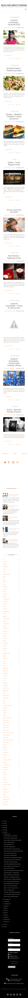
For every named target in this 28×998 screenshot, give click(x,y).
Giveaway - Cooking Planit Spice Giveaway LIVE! (13, 495)
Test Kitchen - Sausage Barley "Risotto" (11, 877)
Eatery (15, 159)
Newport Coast (6, 698)
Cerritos (4, 591)
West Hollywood (6, 799)
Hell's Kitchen (5, 643)
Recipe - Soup (5, 737)
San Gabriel (5, 754)
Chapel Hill (5, 594)
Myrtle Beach (5, 690)
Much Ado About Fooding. (19, 989)
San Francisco (5, 752)
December (6, 834)
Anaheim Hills (5, 566)
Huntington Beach (6, 653)
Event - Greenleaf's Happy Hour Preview (12, 894)
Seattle (4, 772)
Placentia (5, 710)
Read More (9, 55)
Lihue (4, 680)
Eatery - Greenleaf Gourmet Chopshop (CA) (12, 859)
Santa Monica (5, 767)
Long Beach (5, 683)
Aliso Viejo (5, 561)
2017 (4, 821)
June (5, 910)
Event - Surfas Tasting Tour (9, 868)
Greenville (5, 638)
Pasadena (5, 707)
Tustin (4, 787)
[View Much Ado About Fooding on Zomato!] (14, 979)
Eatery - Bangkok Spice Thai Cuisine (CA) (12, 866)
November (6, 899)
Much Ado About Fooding (10, 27)
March (5, 917)
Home (14, 453)
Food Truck (5, 621)
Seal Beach (5, 769)
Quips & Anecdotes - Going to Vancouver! (14, 305)
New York (5, 693)
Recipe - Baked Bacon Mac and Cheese (11, 883)
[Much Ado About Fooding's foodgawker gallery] (14, 983)
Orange (4, 702)
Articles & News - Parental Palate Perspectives (13, 857)
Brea (4, 579)
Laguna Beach (6, 668)
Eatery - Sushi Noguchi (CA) (14, 163)
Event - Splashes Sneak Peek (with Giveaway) (13, 540)
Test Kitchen (5, 782)
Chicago (4, 596)
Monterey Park (6, 688)
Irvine (4, 660)
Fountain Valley (6, 623)
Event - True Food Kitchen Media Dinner (11, 881)
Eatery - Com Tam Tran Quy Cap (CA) (11, 887)
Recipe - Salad (6, 730)
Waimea (4, 794)
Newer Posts (5, 453)
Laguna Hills (5, 670)
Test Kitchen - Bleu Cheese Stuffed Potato (12, 892)
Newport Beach (6, 695)
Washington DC (6, 797)
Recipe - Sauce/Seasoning (8, 732)
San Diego (5, 749)
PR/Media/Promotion (13, 956)
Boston (4, 576)
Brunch (4, 584)
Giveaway (5, 633)
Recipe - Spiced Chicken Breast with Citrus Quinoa (13, 870)
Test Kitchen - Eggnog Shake (14, 257)
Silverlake (5, 774)
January (5, 921)
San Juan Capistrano (7, 759)
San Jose (4, 757)
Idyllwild (4, 655)
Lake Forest (5, 675)
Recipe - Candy (6, 720)
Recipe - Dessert (6, 722)
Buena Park (5, 586)
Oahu (4, 700)
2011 (4, 924)
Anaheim (4, 564)
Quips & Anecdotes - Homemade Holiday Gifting (14, 362)
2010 (4, 926)
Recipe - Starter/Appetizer (8, 740)
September (6, 903)
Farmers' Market (6, 618)
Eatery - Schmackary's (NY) (9, 890)
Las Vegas (5, 678)
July (5, 908)
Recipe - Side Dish (6, 735)
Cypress (4, 606)
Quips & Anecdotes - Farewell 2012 (14, 22)
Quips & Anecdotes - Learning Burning (11, 872)
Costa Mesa (15, 406)
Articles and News (15, 65)
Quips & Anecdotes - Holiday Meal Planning (12, 879)
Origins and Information (7, 705)
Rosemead (5, 747)
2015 (4, 825)
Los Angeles (5, 685)
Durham (4, 613)
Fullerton (4, 626)
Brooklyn (4, 581)
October (6, 901)
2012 (4, 832)
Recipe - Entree (15, 111)
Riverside (5, 745)
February (6, 919)
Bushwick (5, 589)
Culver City (5, 603)
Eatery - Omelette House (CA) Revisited (11, 874)
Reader (10, 954)
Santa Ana (5, 762)
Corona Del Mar (6, 599)
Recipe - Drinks (15, 252)
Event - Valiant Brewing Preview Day (12, 506)
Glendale (5, 636)
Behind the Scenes (6, 574)
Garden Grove (6, 628)
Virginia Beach (6, 792)
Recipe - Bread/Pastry (7, 717)
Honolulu (5, 650)
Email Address (11, 938)
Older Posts (24, 453)
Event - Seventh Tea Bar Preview (14, 411)
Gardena (5, 631)
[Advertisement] (9, 475)
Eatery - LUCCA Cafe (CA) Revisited (10, 885)
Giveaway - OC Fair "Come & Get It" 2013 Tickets (14, 529)
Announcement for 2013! (14, 211)
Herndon (4, 646)
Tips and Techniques (7, 784)
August (5, 906)
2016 (4, 823)
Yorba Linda (5, 804)
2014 (4, 827)
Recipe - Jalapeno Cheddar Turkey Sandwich (14, 116)
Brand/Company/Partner (14, 958)
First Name (10, 943)
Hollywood (5, 648)
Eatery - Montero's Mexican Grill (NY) (11, 896)
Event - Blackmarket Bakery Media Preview (12, 864)
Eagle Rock (5, 616)
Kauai (4, 665)
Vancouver (5, 789)
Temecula (5, 779)
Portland (4, 712)
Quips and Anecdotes (15, 17)
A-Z (3, 559)
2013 (4, 830)
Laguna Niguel (6, 673)
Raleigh (4, 715)
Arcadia (4, 569)
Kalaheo (4, 663)
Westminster (5, 802)
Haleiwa (4, 641)
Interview (5, 658)
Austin (4, 571)
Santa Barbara (6, 764)
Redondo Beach (6, 742)
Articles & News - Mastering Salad (14, 69)
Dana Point (5, 608)
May (5, 912)
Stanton (4, 777)
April (5, 915)
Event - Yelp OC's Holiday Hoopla (10, 855)
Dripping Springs (6, 611)
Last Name (10, 947)
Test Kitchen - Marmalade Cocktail (10, 861)
